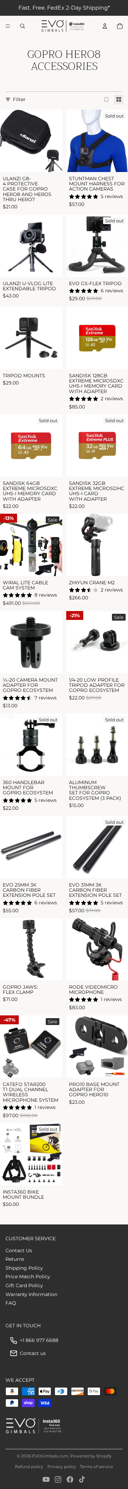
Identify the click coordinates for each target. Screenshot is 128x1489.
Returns (14, 1259)
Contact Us (18, 1250)
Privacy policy (61, 1466)
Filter (19, 99)
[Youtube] (46, 1479)
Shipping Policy (24, 1268)
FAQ (10, 1303)
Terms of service (96, 1466)
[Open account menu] (104, 26)
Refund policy (29, 1466)
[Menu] (8, 26)
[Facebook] (70, 1479)
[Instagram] (58, 1479)
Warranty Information (31, 1294)
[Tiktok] (82, 1479)
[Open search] (22, 26)
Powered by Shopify (91, 1456)
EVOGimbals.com (50, 1456)
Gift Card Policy (24, 1285)
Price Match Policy (27, 1276)
